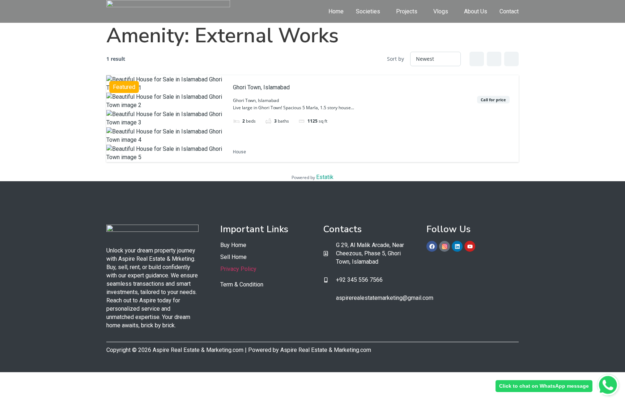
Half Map (511, 59)
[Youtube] (469, 246)
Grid (476, 59)
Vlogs (440, 11)
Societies (368, 11)
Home (336, 11)
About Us (475, 11)
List (494, 59)
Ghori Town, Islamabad (261, 87)
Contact (509, 11)
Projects (406, 11)
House (239, 152)
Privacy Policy (238, 268)
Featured (124, 87)
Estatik (324, 177)
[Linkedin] (457, 246)
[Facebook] (431, 246)
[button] (370, 11)
